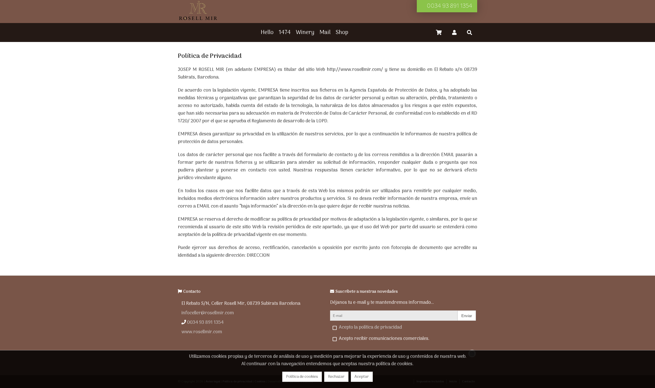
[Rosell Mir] (198, 20)
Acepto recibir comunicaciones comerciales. (384, 338)
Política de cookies (302, 377)
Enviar (466, 316)
